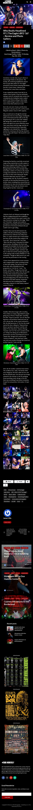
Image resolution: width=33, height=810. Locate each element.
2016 (5, 490)
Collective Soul (21, 494)
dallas (5, 497)
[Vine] (14, 777)
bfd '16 (5, 494)
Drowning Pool (12, 497)
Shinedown (7, 501)
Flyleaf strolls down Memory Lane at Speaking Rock (19, 628)
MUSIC (12, 547)
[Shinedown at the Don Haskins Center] (16, 581)
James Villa (7, 42)
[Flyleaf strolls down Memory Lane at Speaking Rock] (16, 556)
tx (22, 501)
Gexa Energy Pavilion (23, 497)
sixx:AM (13, 501)
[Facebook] (3, 777)
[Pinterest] (11, 777)
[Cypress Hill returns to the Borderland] (16, 607)
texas (18, 501)
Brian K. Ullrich (12, 494)
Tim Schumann (9, 565)
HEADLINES (12, 27)
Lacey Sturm (7, 499)
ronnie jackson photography (19, 499)
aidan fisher (7, 492)
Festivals (6, 27)
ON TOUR (17, 547)
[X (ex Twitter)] (7, 777)
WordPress (19, 806)
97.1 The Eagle (20, 490)
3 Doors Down (11, 490)
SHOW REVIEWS (19, 27)
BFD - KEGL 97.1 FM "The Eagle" (19, 492)
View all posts (7, 522)
